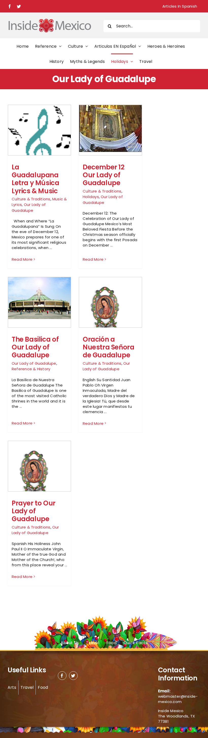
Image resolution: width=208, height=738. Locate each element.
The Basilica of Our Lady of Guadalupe (35, 347)
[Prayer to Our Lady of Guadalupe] (39, 469)
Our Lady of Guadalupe (29, 207)
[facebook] (62, 675)
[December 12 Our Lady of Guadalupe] (110, 128)
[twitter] (73, 675)
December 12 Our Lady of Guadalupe (104, 175)
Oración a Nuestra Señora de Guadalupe (108, 347)
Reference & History (31, 369)
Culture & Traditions (31, 199)
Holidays (91, 196)
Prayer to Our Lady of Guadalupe (34, 511)
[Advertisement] (174, 180)
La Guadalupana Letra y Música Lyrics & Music (35, 179)
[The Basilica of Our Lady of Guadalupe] (39, 298)
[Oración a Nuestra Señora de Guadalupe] (110, 305)
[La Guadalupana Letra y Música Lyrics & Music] (39, 142)
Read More (22, 259)
